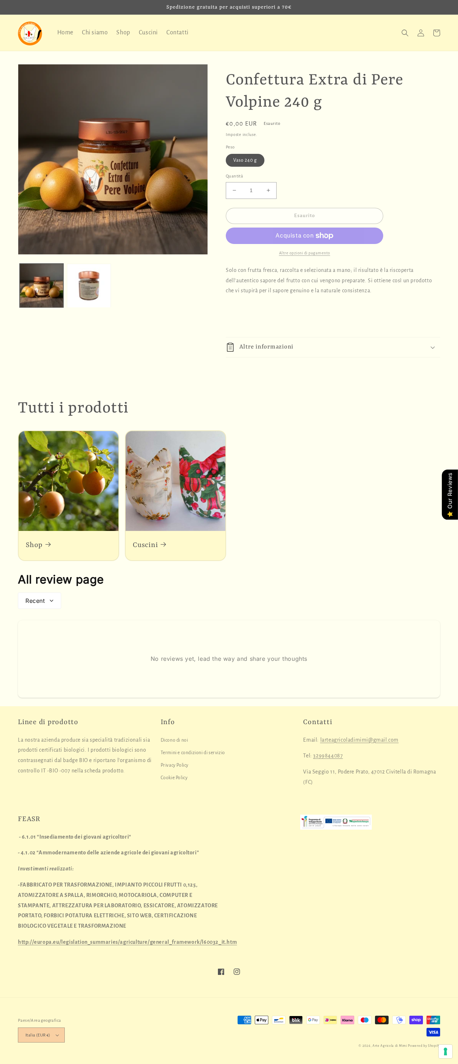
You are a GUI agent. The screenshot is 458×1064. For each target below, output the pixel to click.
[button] (405, 33)
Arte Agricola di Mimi (389, 1046)
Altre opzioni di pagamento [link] (304, 253)
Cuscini (145, 545)
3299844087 (328, 755)
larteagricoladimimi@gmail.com (359, 740)
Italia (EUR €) (37, 1035)
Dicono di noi (174, 740)
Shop (34, 545)
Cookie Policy (174, 777)
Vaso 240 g (245, 160)
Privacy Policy (175, 765)
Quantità (234, 176)
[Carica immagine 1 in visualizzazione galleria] (41, 285)
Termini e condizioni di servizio (193, 752)
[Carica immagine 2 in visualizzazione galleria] (89, 285)
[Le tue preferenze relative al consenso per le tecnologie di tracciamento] (445, 1051)
